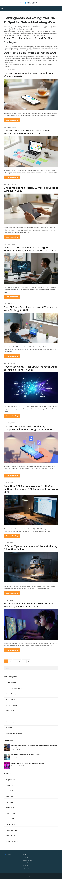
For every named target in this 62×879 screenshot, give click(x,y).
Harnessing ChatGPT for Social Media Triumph (25, 754)
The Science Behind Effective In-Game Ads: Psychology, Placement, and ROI (29, 605)
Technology (10, 711)
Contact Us (26, 868)
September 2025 (12, 841)
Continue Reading (12, 120)
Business (9, 727)
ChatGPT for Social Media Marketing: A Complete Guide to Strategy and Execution (28, 428)
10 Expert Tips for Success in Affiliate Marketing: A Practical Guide (31, 548)
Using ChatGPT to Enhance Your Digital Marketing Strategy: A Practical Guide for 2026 (30, 249)
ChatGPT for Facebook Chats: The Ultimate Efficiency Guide (28, 75)
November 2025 (11, 830)
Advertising (10, 722)
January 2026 (10, 819)
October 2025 (11, 836)
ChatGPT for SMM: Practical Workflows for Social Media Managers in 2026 (27, 132)
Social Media (10, 699)
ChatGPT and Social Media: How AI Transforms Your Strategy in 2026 (30, 309)
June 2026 (9, 791)
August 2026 (10, 780)
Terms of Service (27, 860)
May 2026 (9, 796)
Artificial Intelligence (13, 694)
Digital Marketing (11, 683)
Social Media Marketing (14, 688)
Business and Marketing (14, 733)
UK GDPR (25, 865)
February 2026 (11, 813)
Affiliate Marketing (12, 705)
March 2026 (10, 808)
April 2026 (9, 802)
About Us (25, 857)
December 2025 (11, 824)
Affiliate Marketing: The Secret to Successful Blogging (27, 763)
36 (28, 661)
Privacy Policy (26, 863)
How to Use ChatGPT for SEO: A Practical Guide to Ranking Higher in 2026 (30, 368)
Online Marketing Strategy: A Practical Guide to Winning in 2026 (31, 189)
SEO (7, 716)
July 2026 (9, 785)
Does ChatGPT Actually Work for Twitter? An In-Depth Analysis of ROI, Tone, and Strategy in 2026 (31, 489)
